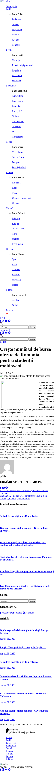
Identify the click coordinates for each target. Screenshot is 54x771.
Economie (11, 85)
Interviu (9, 310)
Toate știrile (11, 6)
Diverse (9, 249)
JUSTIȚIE (11, 743)
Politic (9, 9)
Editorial (10, 290)
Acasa (9, 737)
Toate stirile (5, 330)
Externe (9, 172)
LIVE (3, 318)
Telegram (29, 612)
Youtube (18, 612)
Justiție (9, 50)
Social (9, 142)
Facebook (6, 612)
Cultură (9, 208)
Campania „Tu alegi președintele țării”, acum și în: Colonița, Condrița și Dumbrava (23, 497)
